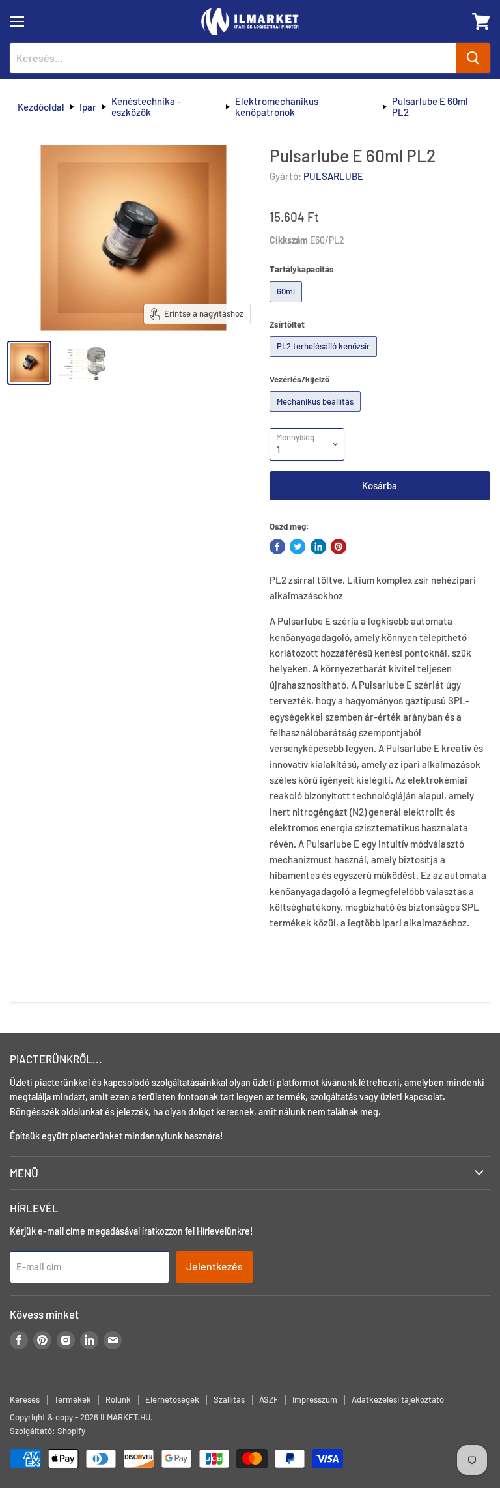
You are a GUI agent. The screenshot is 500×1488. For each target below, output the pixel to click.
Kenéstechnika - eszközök (146, 107)
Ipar (87, 107)
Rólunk (118, 1399)
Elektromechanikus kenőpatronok (276, 107)
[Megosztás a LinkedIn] (318, 546)
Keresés (25, 1399)
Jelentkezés (214, 1266)
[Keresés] (473, 58)
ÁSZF (268, 1399)
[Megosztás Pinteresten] (338, 546)
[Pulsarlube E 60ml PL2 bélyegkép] (29, 363)
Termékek (72, 1399)
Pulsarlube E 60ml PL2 (430, 107)
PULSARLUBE (333, 176)
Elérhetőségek (172, 1399)
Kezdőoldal (41, 107)
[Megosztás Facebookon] (277, 546)
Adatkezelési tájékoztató (398, 1399)
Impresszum (314, 1399)
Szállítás (229, 1399)
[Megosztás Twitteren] (297, 546)
